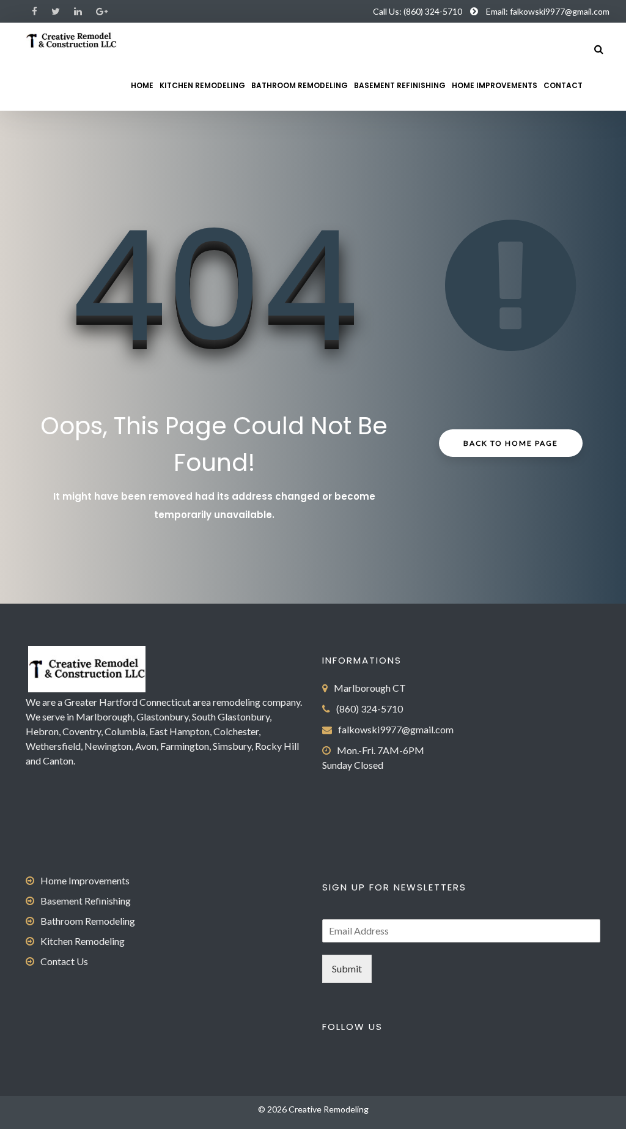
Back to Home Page (510, 443)
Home (142, 85)
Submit (347, 968)
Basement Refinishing (400, 85)
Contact (563, 85)
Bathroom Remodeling (299, 85)
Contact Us (64, 961)
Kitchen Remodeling (202, 85)
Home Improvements (494, 85)
